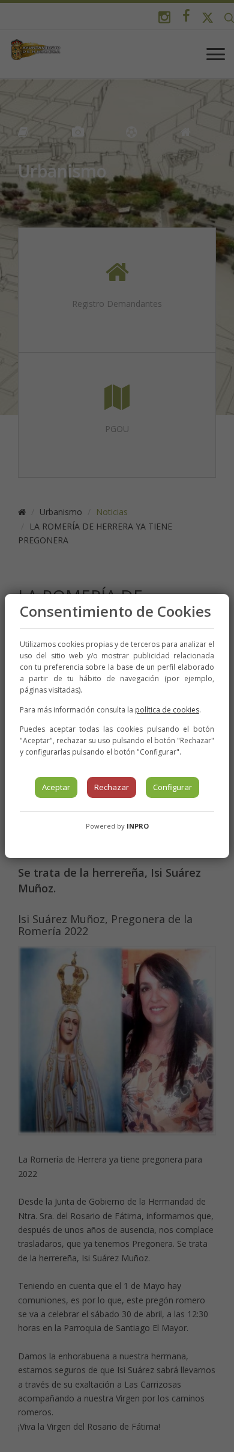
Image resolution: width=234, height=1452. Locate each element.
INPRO (138, 825)
